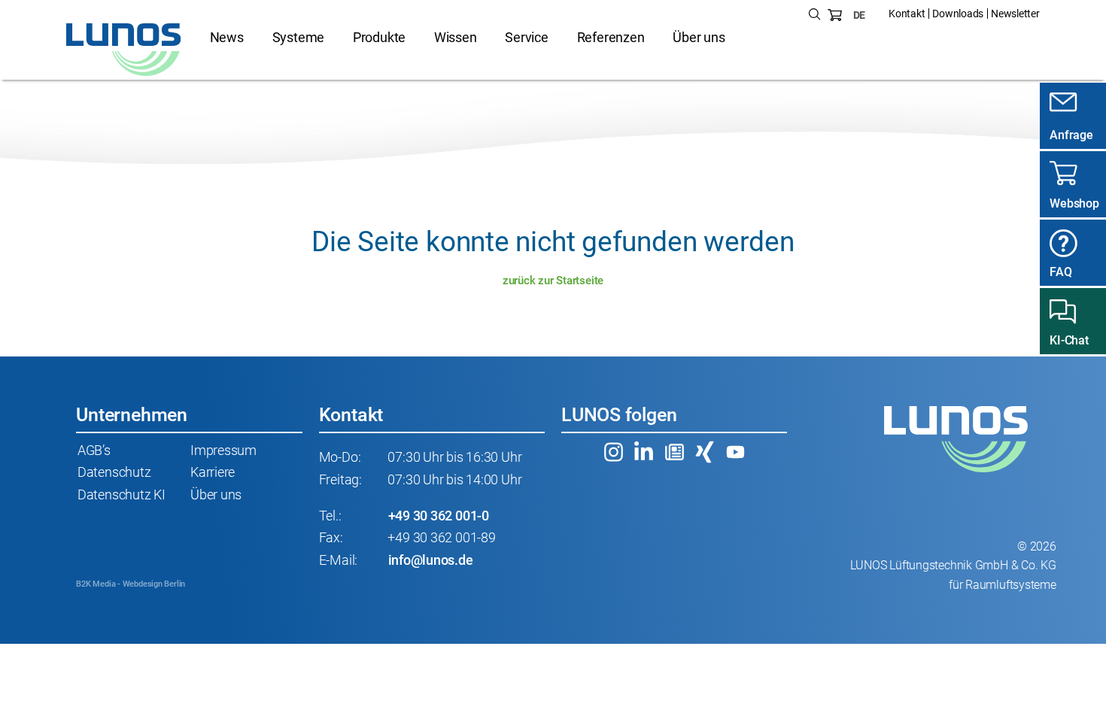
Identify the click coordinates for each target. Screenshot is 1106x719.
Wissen (455, 37)
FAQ (1060, 272)
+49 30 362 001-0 (438, 516)
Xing (705, 452)
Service (526, 37)
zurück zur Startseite (553, 280)
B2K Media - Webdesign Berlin (130, 584)
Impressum (223, 450)
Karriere (212, 472)
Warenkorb (835, 15)
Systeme (298, 37)
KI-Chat (1069, 340)
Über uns (699, 37)
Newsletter (1015, 14)
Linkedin (644, 452)
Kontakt (907, 14)
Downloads (957, 14)
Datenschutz (114, 472)
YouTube (735, 452)
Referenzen (611, 37)
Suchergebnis (815, 15)
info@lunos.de (430, 560)
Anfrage (1071, 135)
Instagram (613, 452)
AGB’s (94, 450)
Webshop (1074, 203)
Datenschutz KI (121, 495)
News (227, 37)
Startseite (124, 49)
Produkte (379, 37)
